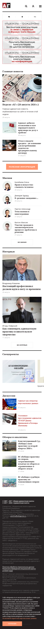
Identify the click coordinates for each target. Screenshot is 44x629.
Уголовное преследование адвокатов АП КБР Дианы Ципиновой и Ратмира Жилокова (29, 421)
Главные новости (12, 71)
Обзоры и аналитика (14, 437)
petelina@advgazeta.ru (18, 516)
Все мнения (22, 242)
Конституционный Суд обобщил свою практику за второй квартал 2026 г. (29, 445)
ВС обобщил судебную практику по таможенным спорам (29, 479)
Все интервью (22, 345)
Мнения (7, 178)
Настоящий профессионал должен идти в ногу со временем (21, 288)
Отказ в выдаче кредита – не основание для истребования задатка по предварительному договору (29, 147)
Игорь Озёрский (9, 326)
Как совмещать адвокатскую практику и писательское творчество (19, 331)
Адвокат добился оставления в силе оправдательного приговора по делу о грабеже (28, 128)
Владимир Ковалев (11, 283)
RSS (35, 17)
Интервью (8, 252)
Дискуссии (8, 396)
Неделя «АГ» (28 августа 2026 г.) (20, 104)
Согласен (12, 623)
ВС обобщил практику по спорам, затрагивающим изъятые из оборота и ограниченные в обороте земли (29, 462)
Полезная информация (22, 167)
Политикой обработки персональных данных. (19, 618)
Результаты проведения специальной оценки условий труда (19, 570)
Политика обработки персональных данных (18, 567)
